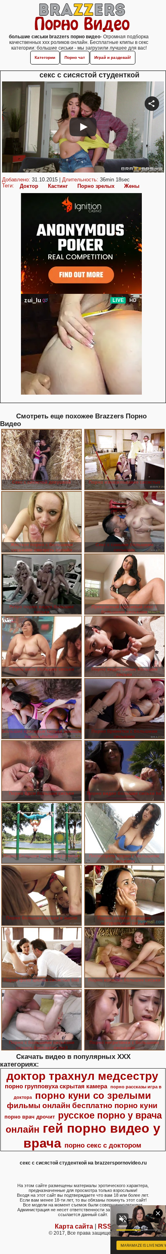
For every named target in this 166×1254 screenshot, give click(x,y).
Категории (45, 57)
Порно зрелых (95, 186)
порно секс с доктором (102, 1145)
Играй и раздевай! (112, 57)
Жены (131, 186)
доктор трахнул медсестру (82, 1076)
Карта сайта (74, 1226)
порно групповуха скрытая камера (56, 1086)
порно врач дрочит (29, 1117)
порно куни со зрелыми (93, 1095)
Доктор (29, 186)
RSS (105, 1226)
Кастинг (58, 186)
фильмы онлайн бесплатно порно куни (82, 1105)
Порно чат (74, 57)
